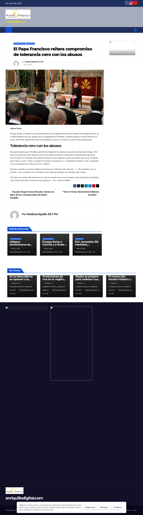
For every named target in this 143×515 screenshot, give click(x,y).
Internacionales (19, 43)
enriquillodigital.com (16, 21)
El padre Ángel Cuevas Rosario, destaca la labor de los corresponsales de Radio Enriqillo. (32, 195)
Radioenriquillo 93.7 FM (34, 62)
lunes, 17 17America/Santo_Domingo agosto (86, 287)
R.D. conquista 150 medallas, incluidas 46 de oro (87, 244)
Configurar (118, 507)
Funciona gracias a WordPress (16, 510)
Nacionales (30, 43)
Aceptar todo (90, 507)
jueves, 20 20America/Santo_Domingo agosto (20, 287)
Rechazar (104, 507)
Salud (135, 510)
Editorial (128, 510)
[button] (131, 30)
